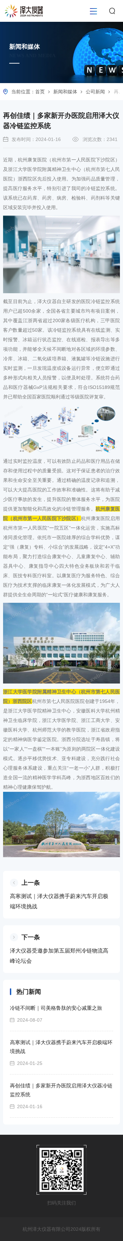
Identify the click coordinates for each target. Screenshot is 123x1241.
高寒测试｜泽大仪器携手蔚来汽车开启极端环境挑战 (59, 901)
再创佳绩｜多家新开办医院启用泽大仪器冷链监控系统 (61, 1090)
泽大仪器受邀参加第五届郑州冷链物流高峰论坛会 (59, 956)
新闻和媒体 (65, 91)
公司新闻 (95, 91)
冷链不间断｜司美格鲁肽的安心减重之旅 (56, 1008)
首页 (40, 91)
